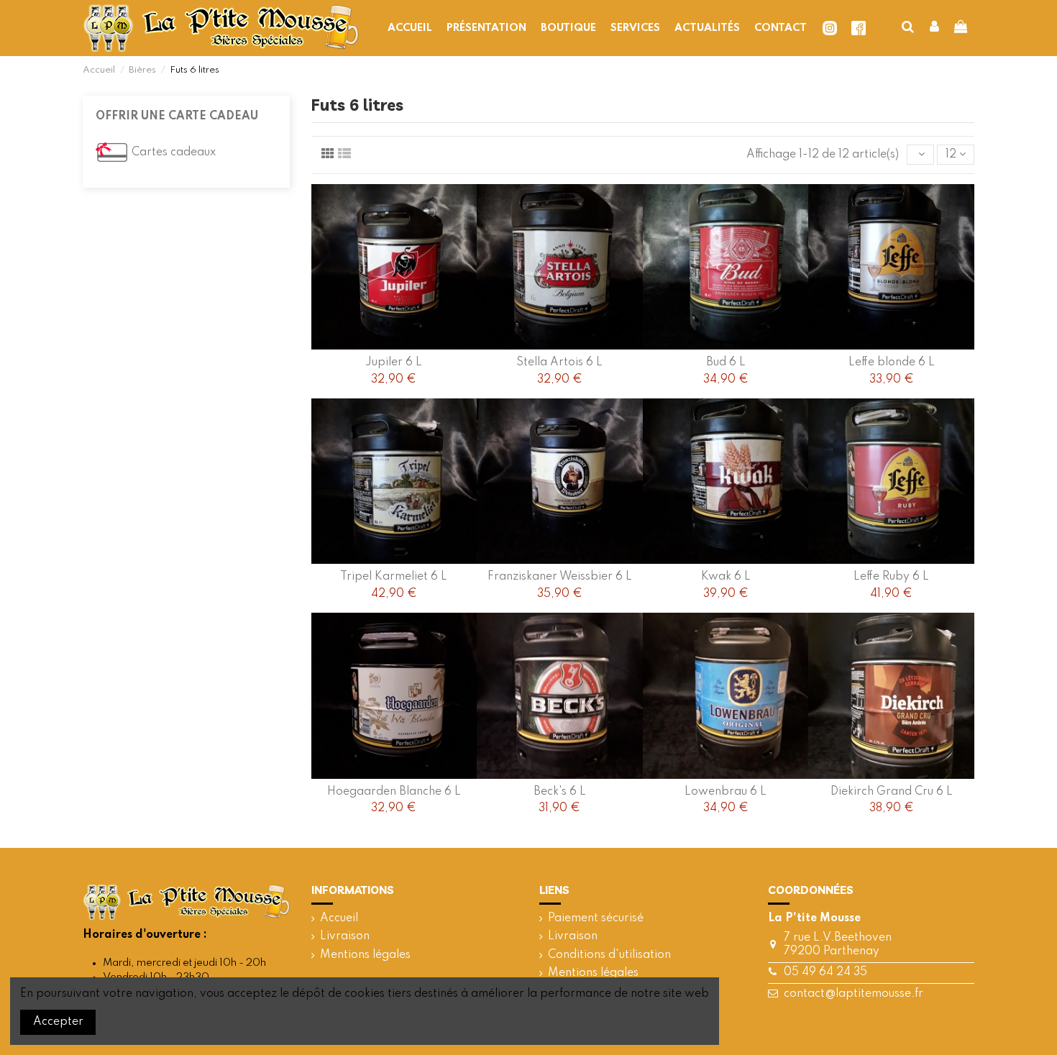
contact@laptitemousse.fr (853, 994)
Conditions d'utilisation (609, 955)
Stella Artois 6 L (559, 362)
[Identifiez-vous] (934, 28)
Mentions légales (365, 955)
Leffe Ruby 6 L (891, 577)
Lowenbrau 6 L (726, 792)
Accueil (339, 918)
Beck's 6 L (560, 792)
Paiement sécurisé (596, 918)
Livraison (345, 936)
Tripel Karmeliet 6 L (393, 577)
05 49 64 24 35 (825, 972)
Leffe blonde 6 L (891, 362)
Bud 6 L (726, 362)
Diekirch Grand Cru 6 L (891, 792)
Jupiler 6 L (393, 362)
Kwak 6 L (726, 577)
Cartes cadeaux (174, 152)
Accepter (58, 1022)
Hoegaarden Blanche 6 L (394, 792)
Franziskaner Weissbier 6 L (560, 577)
